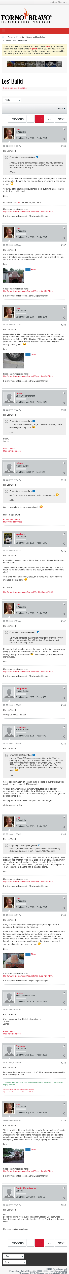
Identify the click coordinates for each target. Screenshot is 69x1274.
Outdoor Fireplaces (12, 451)
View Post (37, 157)
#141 (63, 551)
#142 (63, 621)
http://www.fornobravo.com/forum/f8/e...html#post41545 (28, 592)
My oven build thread (12, 522)
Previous (17, 119)
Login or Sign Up (57, 2)
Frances (20, 1046)
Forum (10, 37)
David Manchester (26, 1188)
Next (61, 119)
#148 (63, 1063)
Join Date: (20, 138)
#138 (63, 325)
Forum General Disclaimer (15, 88)
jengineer (21, 688)
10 (40, 119)
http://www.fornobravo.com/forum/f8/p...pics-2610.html (18, 1089)
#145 (63, 834)
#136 (63, 146)
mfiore (19, 463)
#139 (63, 410)
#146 (63, 915)
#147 (63, 1010)
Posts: (39, 138)
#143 (63, 705)
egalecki (20, 534)
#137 (63, 245)
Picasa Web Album (11, 519)
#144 (63, 744)
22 (49, 119)
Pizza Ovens (9, 448)
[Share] (63, 138)
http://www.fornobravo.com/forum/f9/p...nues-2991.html (18, 1092)
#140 (63, 480)
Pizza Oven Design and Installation (30, 37)
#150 (63, 1205)
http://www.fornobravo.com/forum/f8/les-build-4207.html (28, 211)
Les (18, 129)
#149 (63, 1120)
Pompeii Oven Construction (16, 41)
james (19, 393)
